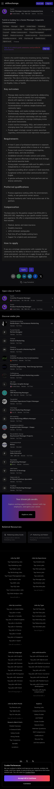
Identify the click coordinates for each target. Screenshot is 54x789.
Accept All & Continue (27, 778)
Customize (27, 783)
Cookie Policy (30, 772)
